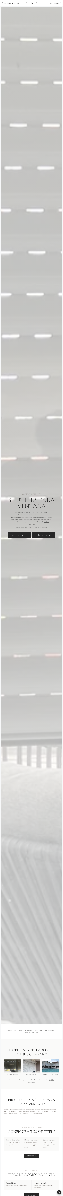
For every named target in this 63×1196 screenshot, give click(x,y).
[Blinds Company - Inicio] (31, 3)
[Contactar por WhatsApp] (59, 1192)
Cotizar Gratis (32, 1155)
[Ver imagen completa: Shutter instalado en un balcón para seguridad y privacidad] (31, 1065)
